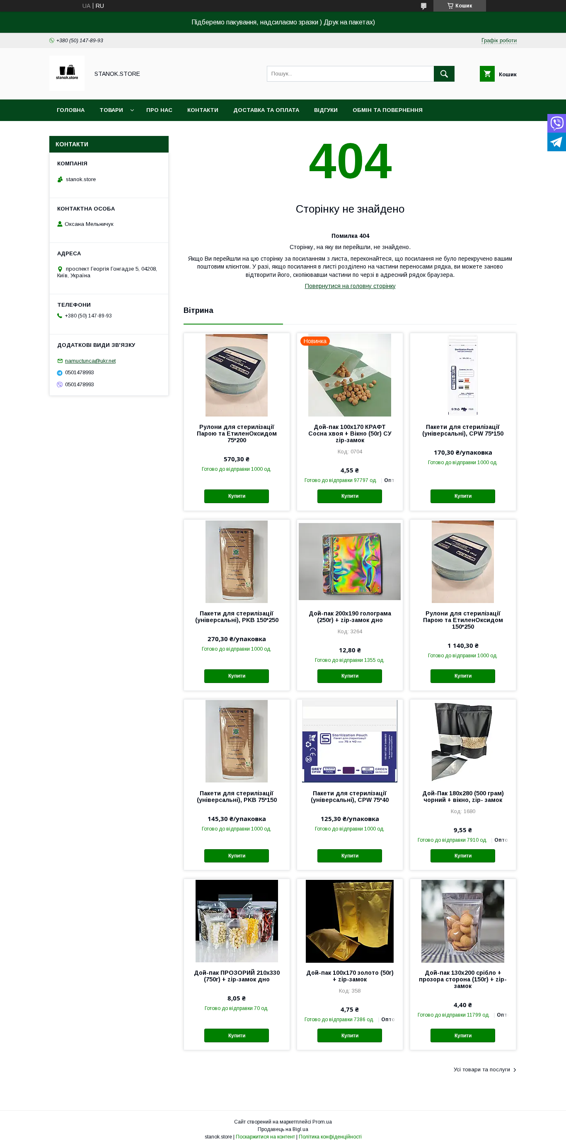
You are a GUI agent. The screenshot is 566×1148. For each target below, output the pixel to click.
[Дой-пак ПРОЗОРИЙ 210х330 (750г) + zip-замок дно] (237, 920)
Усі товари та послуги (482, 1069)
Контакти (202, 110)
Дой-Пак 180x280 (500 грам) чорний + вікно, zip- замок (463, 796)
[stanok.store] (67, 88)
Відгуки (326, 110)
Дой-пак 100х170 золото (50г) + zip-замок (350, 976)
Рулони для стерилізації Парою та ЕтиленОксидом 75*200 (237, 433)
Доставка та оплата (266, 110)
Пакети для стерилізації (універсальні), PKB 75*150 (237, 796)
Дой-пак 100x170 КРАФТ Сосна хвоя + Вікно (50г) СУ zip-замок (350, 433)
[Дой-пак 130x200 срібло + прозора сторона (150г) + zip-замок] (463, 920)
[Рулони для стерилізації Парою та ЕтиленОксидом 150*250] (463, 561)
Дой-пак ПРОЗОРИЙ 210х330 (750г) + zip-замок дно (237, 976)
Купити (236, 496)
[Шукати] (444, 74)
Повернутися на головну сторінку (350, 286)
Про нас (159, 110)
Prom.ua (322, 1122)
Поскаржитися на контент (265, 1137)
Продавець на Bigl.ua (283, 1129)
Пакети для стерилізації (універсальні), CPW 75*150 (462, 430)
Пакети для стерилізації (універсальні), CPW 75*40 (350, 796)
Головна (71, 110)
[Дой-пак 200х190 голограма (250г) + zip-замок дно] (350, 561)
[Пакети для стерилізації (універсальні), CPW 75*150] (463, 374)
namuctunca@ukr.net (90, 361)
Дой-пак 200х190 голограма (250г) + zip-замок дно (350, 616)
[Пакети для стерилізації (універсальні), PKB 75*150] (237, 741)
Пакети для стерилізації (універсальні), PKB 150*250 (236, 616)
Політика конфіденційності (330, 1137)
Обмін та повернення (388, 110)
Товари (111, 110)
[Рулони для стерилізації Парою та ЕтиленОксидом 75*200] (237, 374)
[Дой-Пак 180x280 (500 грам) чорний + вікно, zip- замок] (463, 741)
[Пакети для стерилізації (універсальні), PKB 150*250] (237, 561)
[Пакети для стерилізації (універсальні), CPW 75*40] (350, 741)
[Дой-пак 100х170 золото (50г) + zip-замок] (350, 920)
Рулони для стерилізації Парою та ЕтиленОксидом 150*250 (463, 620)
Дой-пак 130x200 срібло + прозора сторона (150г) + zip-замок (463, 979)
